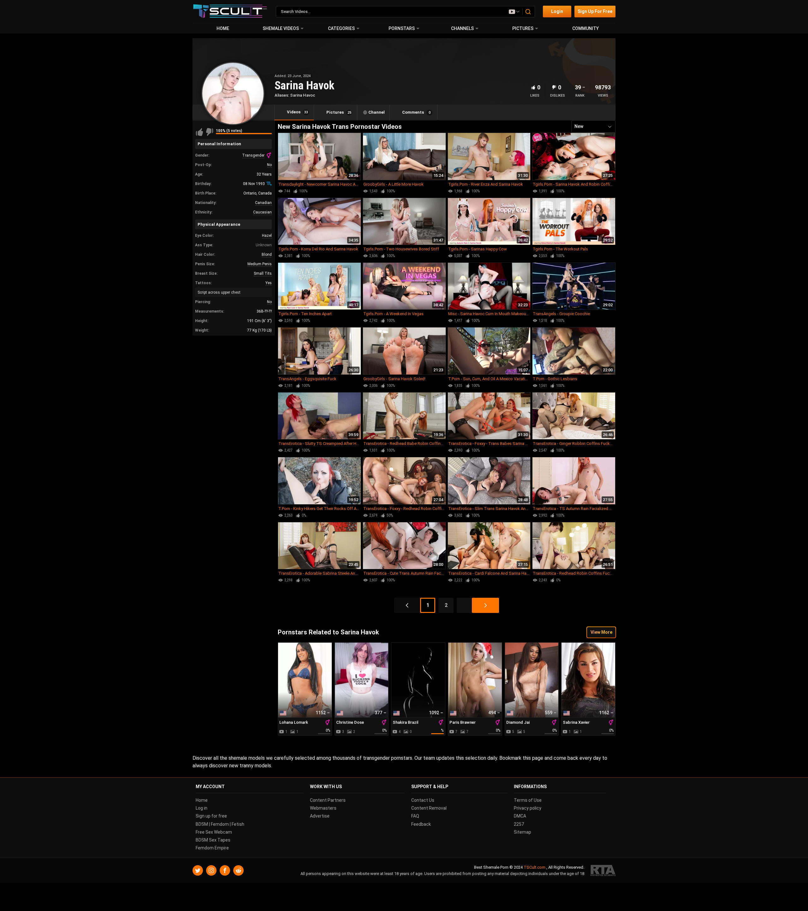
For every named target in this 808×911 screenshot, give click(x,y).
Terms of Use (528, 800)
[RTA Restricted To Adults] (603, 871)
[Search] (528, 11)
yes (268, 283)
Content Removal (429, 808)
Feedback (421, 824)
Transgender (253, 155)
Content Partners (328, 800)
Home (223, 28)
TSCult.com (534, 867)
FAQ (415, 816)
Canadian (263, 203)
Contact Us (422, 800)
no (269, 165)
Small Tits (263, 273)
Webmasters (323, 808)
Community (585, 28)
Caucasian (262, 212)
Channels (462, 28)
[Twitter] (198, 871)
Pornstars (402, 28)
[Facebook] (225, 871)
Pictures (522, 28)
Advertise (320, 816)
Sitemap (522, 832)
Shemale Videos (281, 28)
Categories (341, 28)
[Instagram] (211, 871)
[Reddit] (238, 871)
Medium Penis (259, 264)
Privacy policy (527, 808)
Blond (267, 254)
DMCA (520, 816)
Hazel (267, 235)
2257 (519, 824)
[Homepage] (230, 11)
